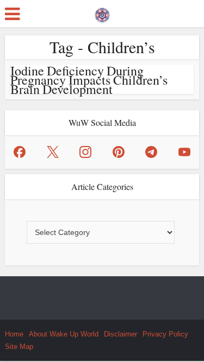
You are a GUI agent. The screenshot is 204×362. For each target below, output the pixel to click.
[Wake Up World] (102, 12)
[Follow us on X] (53, 152)
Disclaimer (120, 334)
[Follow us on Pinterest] (119, 152)
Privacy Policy (165, 334)
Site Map (19, 346)
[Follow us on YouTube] (184, 152)
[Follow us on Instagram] (85, 152)
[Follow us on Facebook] (20, 152)
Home (14, 334)
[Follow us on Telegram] (151, 152)
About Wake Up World (63, 334)
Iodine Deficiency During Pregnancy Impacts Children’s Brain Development (89, 80)
